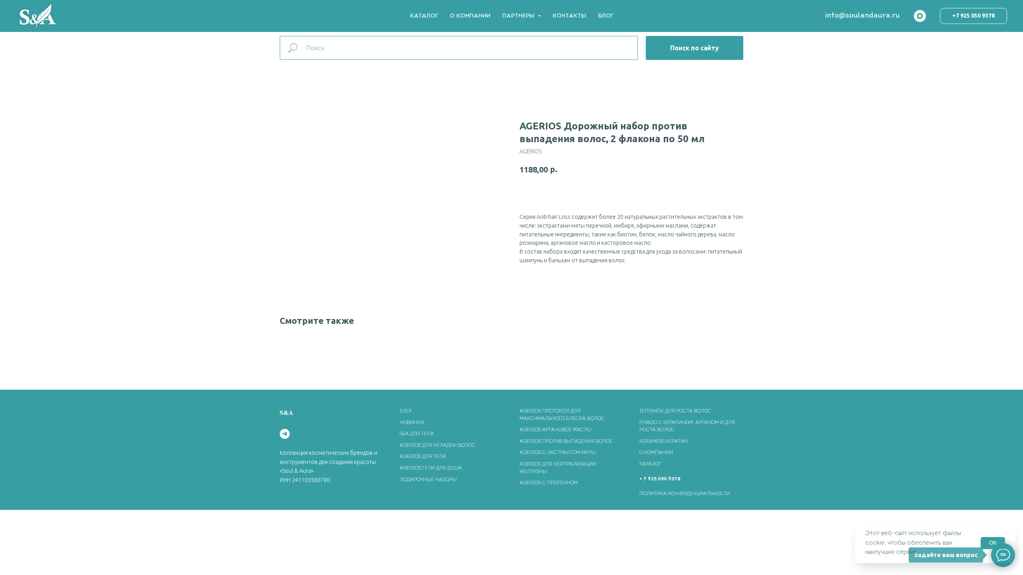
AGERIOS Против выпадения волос (566, 441)
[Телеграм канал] (285, 434)
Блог (605, 16)
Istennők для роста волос (675, 411)
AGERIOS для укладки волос (438, 445)
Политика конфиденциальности (684, 494)
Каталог (424, 16)
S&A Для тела (417, 434)
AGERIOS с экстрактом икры (557, 452)
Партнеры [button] (519, 16)
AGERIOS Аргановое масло (555, 430)
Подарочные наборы (428, 480)
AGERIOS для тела (423, 456)
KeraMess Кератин (663, 441)
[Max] (920, 16)
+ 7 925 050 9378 (660, 479)
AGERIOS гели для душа (431, 468)
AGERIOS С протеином (548, 483)
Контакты (569, 16)
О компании (656, 452)
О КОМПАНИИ (470, 16)
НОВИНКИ (412, 422)
